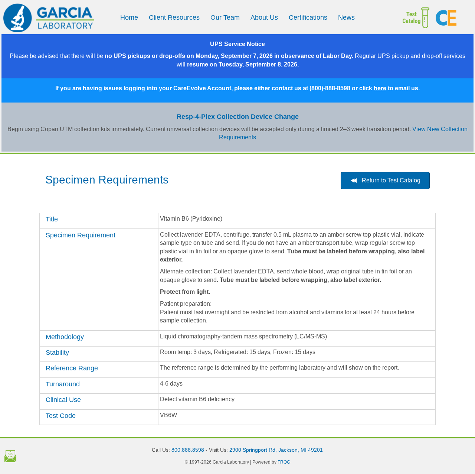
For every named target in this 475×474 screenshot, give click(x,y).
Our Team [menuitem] (225, 17)
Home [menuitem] (129, 17)
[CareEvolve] (452, 17)
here (380, 88)
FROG (284, 462)
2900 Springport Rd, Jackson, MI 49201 (276, 450)
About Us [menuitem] (264, 17)
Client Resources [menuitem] (174, 17)
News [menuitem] (346, 17)
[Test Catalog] (410, 17)
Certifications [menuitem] (308, 17)
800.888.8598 (187, 450)
